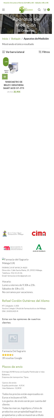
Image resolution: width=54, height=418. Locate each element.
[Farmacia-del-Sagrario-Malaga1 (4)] (17, 261)
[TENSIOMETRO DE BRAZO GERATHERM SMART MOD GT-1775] (13, 68)
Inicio (5, 38)
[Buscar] (39, 9)
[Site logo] (26, 9)
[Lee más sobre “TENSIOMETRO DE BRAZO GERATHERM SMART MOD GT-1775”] (5, 76)
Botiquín (15, 38)
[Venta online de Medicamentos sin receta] (13, 248)
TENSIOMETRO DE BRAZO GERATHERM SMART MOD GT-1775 (13, 85)
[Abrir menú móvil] (3, 9)
